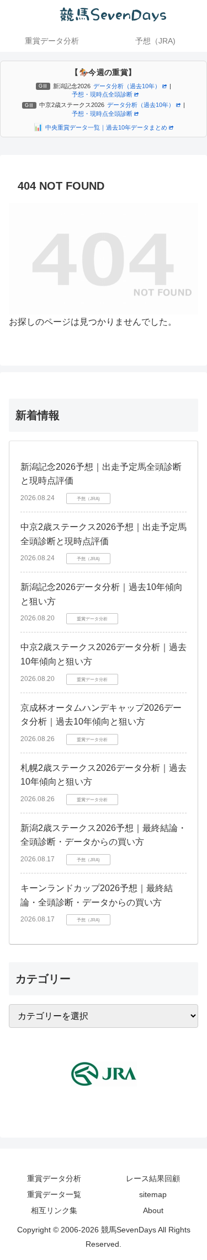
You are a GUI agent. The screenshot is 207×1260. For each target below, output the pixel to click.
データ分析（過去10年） (127, 86)
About (153, 1210)
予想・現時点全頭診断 (102, 94)
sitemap (153, 1194)
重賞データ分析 (54, 1178)
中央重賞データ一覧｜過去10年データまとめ (106, 127)
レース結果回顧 (153, 1178)
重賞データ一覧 (54, 1194)
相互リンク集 (54, 1210)
